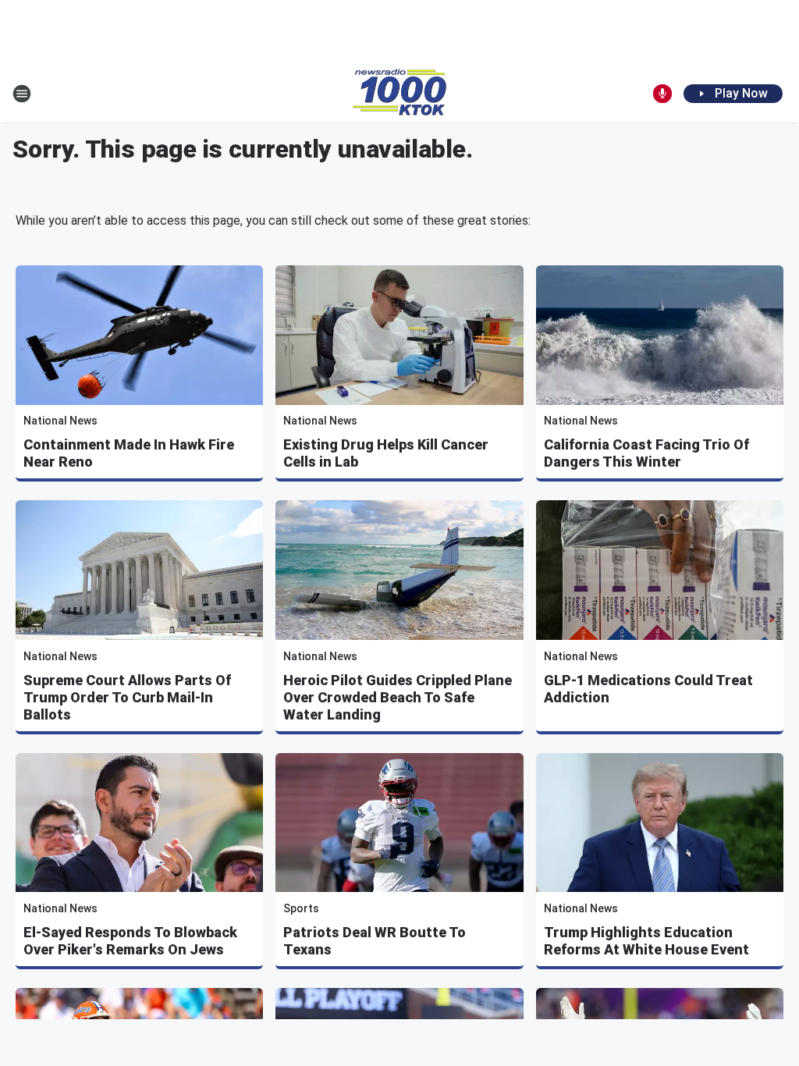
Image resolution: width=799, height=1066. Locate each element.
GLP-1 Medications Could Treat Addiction (648, 688)
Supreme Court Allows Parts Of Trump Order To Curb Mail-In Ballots (127, 697)
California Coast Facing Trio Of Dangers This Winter (646, 453)
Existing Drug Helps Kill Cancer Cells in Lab (385, 453)
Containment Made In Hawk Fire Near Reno (128, 453)
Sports (301, 908)
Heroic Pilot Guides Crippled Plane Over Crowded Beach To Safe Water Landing (397, 697)
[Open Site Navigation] (21, 93)
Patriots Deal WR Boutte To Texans (374, 941)
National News (60, 420)
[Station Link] (399, 94)
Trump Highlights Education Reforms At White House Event (646, 941)
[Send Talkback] (662, 93)
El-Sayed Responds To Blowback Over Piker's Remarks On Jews (130, 941)
